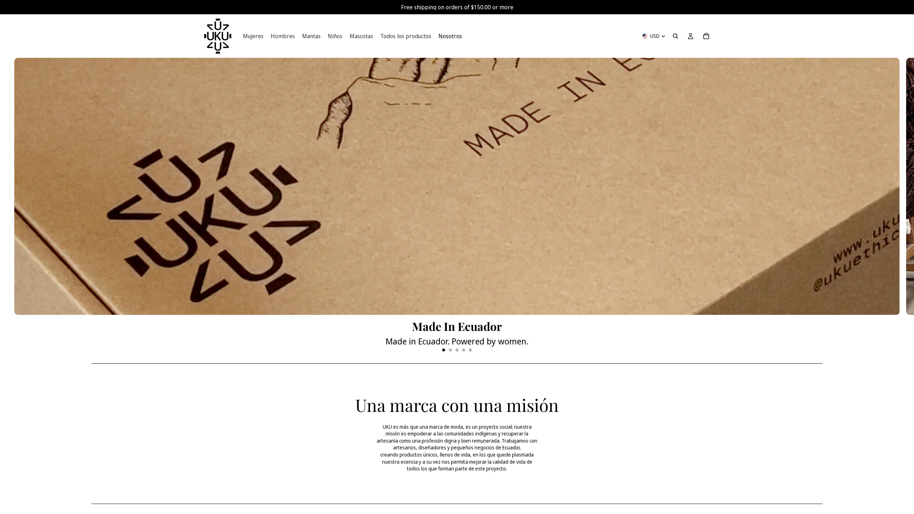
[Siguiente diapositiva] (902, 208)
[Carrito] (706, 36)
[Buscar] (675, 36)
